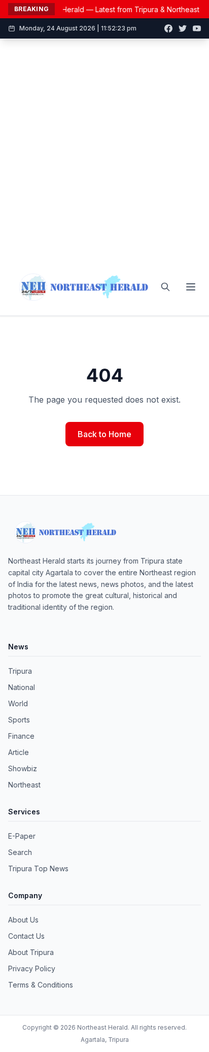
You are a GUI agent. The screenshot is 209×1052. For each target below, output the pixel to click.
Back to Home (104, 434)
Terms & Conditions (40, 984)
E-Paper (22, 836)
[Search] (165, 287)
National (21, 687)
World (18, 703)
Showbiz (22, 768)
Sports (19, 719)
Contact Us (26, 936)
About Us (23, 919)
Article (18, 752)
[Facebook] (168, 28)
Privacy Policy (31, 968)
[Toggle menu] (191, 287)
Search (20, 852)
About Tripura (31, 952)
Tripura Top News (38, 868)
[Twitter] (183, 28)
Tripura (20, 671)
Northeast (24, 784)
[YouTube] (197, 28)
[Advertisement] (104, 148)
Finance (21, 736)
